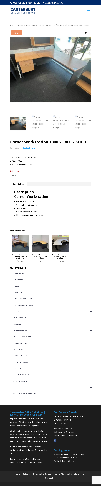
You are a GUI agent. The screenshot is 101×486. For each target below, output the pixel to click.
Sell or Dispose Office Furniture (69, 474)
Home (12, 25)
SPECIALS (17, 368)
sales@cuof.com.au (68, 435)
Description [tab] (18, 184)
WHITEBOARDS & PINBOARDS (52, 393)
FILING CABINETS (52, 317)
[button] (86, 33)
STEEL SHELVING (20, 381)
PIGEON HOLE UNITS (21, 356)
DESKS (52, 311)
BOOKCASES (18, 280)
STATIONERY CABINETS (52, 374)
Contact (49, 477)
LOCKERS (17, 324)
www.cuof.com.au (66, 432)
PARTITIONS (18, 349)
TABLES (52, 387)
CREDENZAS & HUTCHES (52, 305)
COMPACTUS (18, 292)
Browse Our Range (42, 474)
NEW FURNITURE (20, 343)
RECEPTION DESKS (20, 362)
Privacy (26, 474)
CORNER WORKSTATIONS (26, 25)
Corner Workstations (47, 25)
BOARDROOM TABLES (22, 273)
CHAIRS (52, 286)
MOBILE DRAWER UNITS (22, 337)
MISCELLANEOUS (52, 330)
